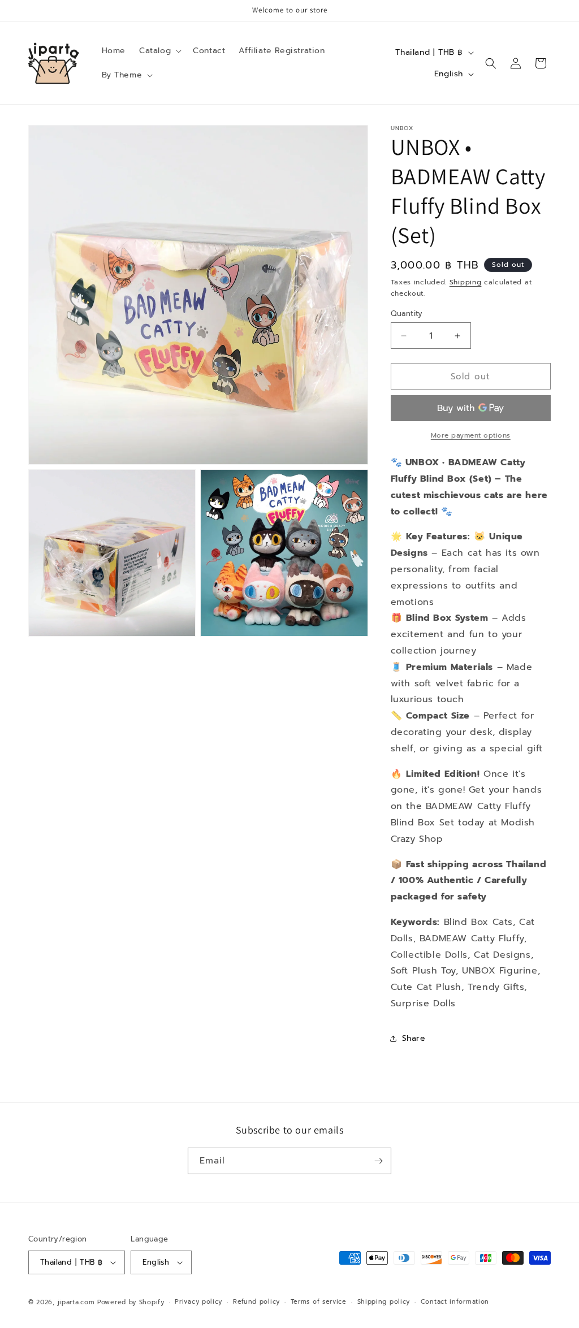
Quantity (407, 313)
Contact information (455, 1302)
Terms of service (319, 1302)
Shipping (466, 282)
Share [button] (414, 1038)
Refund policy (256, 1302)
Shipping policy (384, 1302)
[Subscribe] (378, 1161)
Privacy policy (198, 1302)
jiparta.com (76, 1302)
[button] (159, 51)
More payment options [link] (471, 435)
